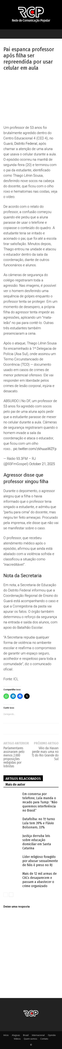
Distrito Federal (25, 143)
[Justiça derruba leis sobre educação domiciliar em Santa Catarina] (12, 840)
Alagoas (16, 1035)
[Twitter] (14, 81)
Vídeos (17, 1038)
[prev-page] (5, 895)
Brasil (26, 1035)
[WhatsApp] (30, 81)
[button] (5, 34)
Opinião (52, 1035)
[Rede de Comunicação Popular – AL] (31, 14)
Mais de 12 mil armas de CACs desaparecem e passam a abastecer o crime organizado (39, 879)
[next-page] (11, 895)
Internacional (38, 1035)
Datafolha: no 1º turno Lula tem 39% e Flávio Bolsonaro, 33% (38, 823)
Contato (44, 1038)
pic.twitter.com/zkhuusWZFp (34, 449)
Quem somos (30, 1038)
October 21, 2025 (42, 464)
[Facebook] (6, 81)
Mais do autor (15, 784)
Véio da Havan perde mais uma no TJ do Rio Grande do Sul (45, 753)
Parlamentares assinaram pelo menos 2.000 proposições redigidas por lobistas (13, 757)
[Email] (38, 81)
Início (6, 1035)
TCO (25, 364)
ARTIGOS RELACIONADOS (23, 779)
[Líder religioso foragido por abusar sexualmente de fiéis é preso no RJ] (12, 861)
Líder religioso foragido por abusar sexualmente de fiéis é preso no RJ (40, 861)
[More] (46, 81)
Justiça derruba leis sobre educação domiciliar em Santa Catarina (36, 842)
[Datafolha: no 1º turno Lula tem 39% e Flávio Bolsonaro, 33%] (12, 823)
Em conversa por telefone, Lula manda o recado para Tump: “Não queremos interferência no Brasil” (39, 802)
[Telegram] (22, 81)
